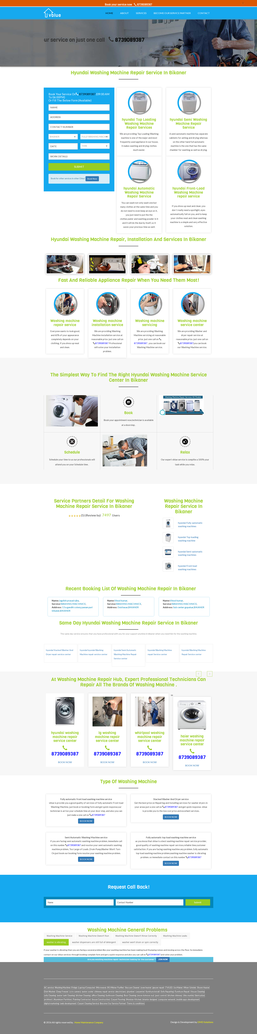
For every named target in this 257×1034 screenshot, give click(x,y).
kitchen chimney (175, 995)
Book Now (92, 179)
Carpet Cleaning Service (88, 1003)
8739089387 (98, 39)
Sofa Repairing (167, 991)
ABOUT (124, 13)
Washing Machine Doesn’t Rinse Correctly (136, 935)
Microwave (101, 987)
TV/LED (168, 987)
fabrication (200, 995)
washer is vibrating (56, 942)
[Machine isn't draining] (149, 264)
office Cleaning (98, 995)
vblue (55, 15)
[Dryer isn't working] (192, 264)
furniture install (152, 991)
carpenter (140, 991)
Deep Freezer (62, 991)
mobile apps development (188, 999)
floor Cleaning (130, 995)
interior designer (150, 999)
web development (68, 1003)
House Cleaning (197, 991)
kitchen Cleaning (83, 995)
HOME (109, 13)
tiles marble (188, 995)
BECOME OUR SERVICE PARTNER (172, 13)
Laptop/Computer (86, 987)
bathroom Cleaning (114, 995)
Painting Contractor (82, 999)
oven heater (146, 987)
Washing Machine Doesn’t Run (94, 935)
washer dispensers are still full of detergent (94, 942)
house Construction (101, 999)
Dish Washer (49, 991)
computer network (166, 999)
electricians (121, 991)
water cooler (87, 991)
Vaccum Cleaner (132, 987)
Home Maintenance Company (88, 1022)
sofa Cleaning (50, 995)
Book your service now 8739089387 (128, 4)
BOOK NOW (65, 762)
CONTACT (204, 13)
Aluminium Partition (63, 999)
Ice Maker (178, 987)
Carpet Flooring (118, 999)
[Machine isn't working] (65, 264)
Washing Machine (62, 987)
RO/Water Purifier (115, 987)
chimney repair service (104, 991)
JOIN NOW (163, 959)
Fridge (74, 987)
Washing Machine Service (59, 935)
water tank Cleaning (66, 995)
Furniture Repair (182, 991)
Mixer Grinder (190, 987)
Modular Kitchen (133, 999)
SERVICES (141, 13)
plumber (130, 991)
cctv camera (75, 991)
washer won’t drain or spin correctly (140, 942)
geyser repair (158, 987)
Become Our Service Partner (113, 1003)
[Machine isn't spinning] (107, 264)
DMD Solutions (205, 1022)
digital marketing (51, 1003)
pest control (160, 995)
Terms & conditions (135, 1003)
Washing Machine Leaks (175, 935)
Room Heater (203, 987)
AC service (49, 987)
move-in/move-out (145, 995)
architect (48, 999)
